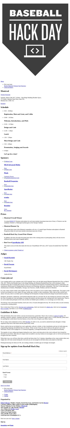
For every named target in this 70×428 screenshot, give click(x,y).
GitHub (6, 396)
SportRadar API (18, 242)
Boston (6, 86)
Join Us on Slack (5, 385)
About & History (8, 87)
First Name (6, 359)
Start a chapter (15, 418)
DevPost (28, 322)
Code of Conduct (58, 316)
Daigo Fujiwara (5, 403)
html (6, 374)
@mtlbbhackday (27, 308)
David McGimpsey (10, 271)
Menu (2, 81)
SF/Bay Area (14, 409)
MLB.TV (12, 221)
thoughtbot (4, 425)
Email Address (7, 353)
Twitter (6, 394)
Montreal (10, 86)
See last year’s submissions (26, 307)
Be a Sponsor (7, 210)
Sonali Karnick (9, 258)
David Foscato (9, 264)
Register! (3, 103)
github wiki (50, 307)
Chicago (15, 86)
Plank (11, 425)
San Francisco (22, 86)
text (5, 377)
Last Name (6, 366)
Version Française (5, 94)
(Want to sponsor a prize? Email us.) (14, 250)
